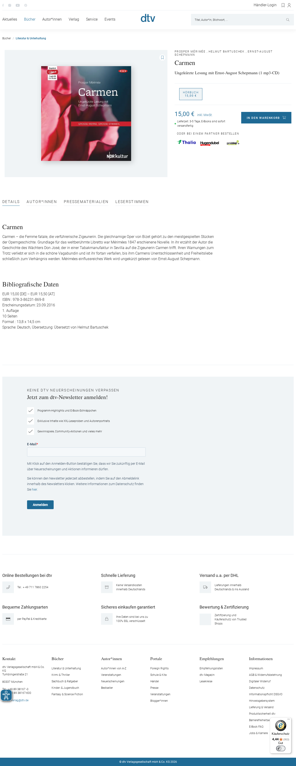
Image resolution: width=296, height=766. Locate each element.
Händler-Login (265, 5)
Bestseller (107, 687)
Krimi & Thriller (61, 675)
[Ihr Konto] (289, 5)
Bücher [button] (58, 658)
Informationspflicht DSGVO (265, 694)
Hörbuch (191, 94)
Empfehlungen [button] (212, 658)
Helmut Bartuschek (227, 51)
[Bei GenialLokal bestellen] (233, 142)
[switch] (280, 748)
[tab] (11, 203)
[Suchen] (288, 19)
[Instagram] (9, 5)
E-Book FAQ (256, 726)
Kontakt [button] (8, 658)
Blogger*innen (159, 700)
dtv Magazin (207, 675)
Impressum (256, 668)
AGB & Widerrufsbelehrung (265, 675)
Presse (154, 687)
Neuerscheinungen (112, 681)
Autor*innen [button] (111, 658)
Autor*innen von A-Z (113, 668)
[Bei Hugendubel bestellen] (209, 143)
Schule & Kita (158, 675)
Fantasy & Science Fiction (67, 694)
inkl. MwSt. (205, 115)
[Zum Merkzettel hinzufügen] (162, 58)
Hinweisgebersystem (262, 700)
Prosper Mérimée (190, 51)
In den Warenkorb (263, 118)
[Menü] (288, 720)
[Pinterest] (25, 5)
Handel (154, 681)
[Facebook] (3, 5)
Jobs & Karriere (258, 733)
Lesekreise (206, 681)
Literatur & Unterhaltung (66, 668)
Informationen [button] (261, 658)
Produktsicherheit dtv (262, 713)
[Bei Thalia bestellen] (186, 142)
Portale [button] (156, 658)
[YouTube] (18, 5)
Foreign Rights (159, 668)
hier (34, 489)
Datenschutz (257, 687)
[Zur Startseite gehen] (148, 18)
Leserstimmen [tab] (132, 202)
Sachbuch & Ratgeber (65, 681)
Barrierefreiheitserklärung (264, 720)
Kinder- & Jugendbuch (65, 687)
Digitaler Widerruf (260, 681)
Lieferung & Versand (261, 707)
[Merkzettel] (283, 5)
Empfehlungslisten (211, 668)
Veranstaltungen (111, 675)
